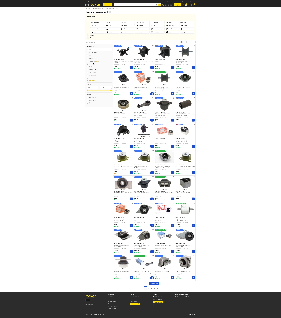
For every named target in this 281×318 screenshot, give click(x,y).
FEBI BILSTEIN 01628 (160, 59)
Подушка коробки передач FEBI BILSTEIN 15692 (141, 140)
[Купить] (131, 67)
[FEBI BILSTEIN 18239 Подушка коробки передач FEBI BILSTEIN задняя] (144, 236)
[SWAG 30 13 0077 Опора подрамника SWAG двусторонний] (185, 157)
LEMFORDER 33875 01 (180, 217)
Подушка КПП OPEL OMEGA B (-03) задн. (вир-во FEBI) (123, 62)
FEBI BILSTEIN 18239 (139, 243)
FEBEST (92, 64)
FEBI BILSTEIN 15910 (160, 270)
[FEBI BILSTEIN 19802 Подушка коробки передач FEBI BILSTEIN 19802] (164, 209)
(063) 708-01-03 (158, 299)
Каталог (108, 4)
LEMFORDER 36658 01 (160, 164)
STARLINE (92, 77)
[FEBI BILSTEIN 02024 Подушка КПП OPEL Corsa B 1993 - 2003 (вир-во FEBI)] (123, 130)
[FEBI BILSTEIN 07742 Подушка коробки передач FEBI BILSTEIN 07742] (185, 52)
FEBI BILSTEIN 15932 (180, 112)
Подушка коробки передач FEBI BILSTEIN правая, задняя (141, 167)
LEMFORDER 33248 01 (160, 191)
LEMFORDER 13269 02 (160, 86)
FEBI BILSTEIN (94, 61)
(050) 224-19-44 (158, 296)
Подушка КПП (158, 140)
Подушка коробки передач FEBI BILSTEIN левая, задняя (162, 114)
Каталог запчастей (112, 306)
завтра (93, 100)
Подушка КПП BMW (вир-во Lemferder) (164, 192)
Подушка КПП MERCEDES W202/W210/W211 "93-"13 (181, 219)
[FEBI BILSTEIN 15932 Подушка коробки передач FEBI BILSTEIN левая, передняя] (185, 104)
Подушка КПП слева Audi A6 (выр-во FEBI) (143, 219)
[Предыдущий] (115, 51)
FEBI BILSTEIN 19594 (139, 217)
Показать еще (154, 283)
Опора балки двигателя (119, 113)
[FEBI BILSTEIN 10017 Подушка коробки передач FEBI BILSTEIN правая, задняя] (144, 157)
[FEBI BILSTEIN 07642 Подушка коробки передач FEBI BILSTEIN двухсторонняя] (123, 78)
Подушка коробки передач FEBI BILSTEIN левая (141, 88)
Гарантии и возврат (185, 1)
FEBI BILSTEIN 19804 (119, 191)
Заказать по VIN (136, 303)
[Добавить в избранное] (132, 45)
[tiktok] (195, 314)
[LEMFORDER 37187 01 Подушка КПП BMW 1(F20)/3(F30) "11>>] (164, 236)
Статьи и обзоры (112, 308)
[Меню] (87, 4)
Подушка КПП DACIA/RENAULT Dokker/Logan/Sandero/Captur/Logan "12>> (143, 272)
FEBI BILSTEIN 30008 (180, 270)
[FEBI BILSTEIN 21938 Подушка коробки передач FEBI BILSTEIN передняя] (123, 209)
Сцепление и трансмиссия (98, 8)
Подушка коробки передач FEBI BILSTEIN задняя (141, 114)
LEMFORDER (93, 72)
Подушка (157, 61)
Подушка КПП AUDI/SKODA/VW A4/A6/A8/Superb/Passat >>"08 (162, 167)
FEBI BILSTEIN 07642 (119, 86)
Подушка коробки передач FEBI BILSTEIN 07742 (182, 62)
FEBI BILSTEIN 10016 (119, 164)
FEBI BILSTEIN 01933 (180, 243)
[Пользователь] (183, 4)
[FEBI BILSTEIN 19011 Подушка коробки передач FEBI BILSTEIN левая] (123, 262)
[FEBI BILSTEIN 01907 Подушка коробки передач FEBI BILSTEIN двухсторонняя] (185, 130)
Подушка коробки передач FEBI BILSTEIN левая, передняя (182, 114)
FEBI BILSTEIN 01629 (139, 59)
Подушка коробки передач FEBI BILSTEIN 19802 (162, 219)
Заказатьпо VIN (178, 5)
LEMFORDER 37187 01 (160, 243)
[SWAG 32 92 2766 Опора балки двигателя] (123, 104)
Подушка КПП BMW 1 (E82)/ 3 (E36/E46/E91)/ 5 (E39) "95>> (162, 88)
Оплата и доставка (176, 1)
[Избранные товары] (189, 4)
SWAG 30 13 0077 (179, 164)
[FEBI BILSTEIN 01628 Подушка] (164, 52)
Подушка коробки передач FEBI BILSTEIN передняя (121, 219)
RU (87, 300)
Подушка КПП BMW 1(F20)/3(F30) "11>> (164, 245)
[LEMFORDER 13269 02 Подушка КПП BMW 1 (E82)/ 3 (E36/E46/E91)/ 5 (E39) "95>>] (164, 78)
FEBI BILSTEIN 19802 (160, 217)
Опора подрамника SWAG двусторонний (185, 166)
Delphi (91, 58)
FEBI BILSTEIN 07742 (180, 59)
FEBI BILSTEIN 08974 (119, 59)
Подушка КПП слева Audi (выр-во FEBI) (123, 192)
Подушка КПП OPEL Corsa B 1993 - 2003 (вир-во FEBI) (123, 140)
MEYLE (92, 75)
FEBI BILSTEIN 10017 (139, 164)
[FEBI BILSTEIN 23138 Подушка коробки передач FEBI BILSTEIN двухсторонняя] (185, 78)
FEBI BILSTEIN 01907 (180, 138)
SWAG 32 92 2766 (118, 112)
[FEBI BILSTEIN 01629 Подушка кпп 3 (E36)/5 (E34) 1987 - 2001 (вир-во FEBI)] (144, 52)
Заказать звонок (158, 302)
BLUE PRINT (93, 52)
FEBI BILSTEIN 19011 (119, 270)
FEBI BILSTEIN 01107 (139, 191)
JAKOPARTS (93, 69)
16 (162, 288)
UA (169, 1)
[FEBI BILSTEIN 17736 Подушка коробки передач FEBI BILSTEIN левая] (144, 78)
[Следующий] (131, 51)
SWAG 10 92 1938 (179, 191)
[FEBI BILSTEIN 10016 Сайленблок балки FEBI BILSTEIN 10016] (123, 157)
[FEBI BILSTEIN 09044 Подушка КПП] (164, 130)
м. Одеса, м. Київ (90, 1)
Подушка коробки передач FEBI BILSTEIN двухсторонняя (121, 88)
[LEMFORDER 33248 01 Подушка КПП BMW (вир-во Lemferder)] (164, 183)
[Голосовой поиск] (157, 4)
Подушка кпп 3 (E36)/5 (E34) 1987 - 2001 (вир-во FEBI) (143, 62)
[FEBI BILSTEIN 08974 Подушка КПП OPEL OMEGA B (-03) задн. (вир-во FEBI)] (123, 52)
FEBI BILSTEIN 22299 (119, 243)
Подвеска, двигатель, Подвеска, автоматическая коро (183, 193)
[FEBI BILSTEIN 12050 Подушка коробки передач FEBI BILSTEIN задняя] (144, 104)
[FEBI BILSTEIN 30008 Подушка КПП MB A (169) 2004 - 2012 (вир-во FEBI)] (185, 262)
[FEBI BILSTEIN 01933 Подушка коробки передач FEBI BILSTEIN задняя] (185, 236)
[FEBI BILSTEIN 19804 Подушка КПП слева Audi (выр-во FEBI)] (123, 183)
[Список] (184, 42)
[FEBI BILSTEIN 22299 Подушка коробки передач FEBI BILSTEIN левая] (123, 236)
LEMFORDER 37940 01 (139, 270)
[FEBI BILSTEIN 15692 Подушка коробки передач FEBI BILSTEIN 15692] (144, 130)
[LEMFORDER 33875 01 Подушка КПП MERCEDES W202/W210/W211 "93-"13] (185, 209)
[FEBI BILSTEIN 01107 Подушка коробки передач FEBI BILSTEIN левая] (144, 183)
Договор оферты (112, 301)
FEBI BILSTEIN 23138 (180, 86)
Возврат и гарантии (135, 299)
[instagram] (192, 314)
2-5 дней (93, 103)
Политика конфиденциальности (115, 303)
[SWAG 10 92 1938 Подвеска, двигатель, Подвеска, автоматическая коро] (185, 183)
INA (90, 66)
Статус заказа (133, 301)
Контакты (194, 1)
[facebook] (190, 314)
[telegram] (153, 305)
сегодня (93, 97)
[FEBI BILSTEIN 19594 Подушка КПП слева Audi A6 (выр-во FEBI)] (144, 209)
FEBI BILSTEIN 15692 (139, 138)
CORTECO (92, 55)
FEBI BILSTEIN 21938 (119, 217)
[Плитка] (181, 42)
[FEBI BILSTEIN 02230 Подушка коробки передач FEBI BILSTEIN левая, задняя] (164, 104)
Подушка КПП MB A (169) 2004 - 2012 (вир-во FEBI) (184, 272)
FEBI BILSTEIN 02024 (119, 138)
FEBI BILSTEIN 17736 (139, 86)
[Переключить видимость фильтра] (111, 46)
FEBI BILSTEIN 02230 (160, 112)
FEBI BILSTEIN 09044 (160, 138)
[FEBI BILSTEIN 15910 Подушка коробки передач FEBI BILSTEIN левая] (164, 262)
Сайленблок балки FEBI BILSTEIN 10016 (123, 166)
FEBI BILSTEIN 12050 (139, 112)
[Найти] (159, 5)
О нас (109, 299)
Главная (88, 8)
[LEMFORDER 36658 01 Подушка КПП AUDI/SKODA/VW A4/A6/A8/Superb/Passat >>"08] (164, 157)
